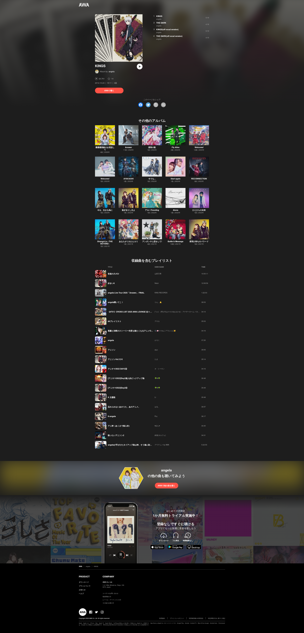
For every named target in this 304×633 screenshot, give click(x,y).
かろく (157, 340)
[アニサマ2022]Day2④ (117, 387)
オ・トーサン (160, 368)
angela (111, 71)
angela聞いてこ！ (115, 302)
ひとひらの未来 (199, 210)
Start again (175, 178)
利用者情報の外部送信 (196, 618)
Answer (128, 147)
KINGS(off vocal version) (167, 29)
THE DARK (161, 22)
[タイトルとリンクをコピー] (155, 104)
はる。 (157, 406)
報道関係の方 (107, 596)
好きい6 (111, 283)
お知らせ (82, 589)
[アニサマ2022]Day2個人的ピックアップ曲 (126, 378)
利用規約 (162, 618)
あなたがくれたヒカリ (128, 241)
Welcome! (199, 147)
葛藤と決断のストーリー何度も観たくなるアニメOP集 (131, 330)
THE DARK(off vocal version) (169, 36)
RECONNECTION (199, 178)
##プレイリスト (114, 321)
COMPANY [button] (108, 576)
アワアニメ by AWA (162, 445)
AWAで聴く (109, 90)
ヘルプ (81, 593)
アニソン (111, 349)
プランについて (84, 586)
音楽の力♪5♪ (113, 273)
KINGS (159, 16)
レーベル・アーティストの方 (112, 600)
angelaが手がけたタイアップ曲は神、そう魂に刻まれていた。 (134, 444)
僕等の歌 (152, 147)
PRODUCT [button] (84, 576)
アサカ (157, 321)
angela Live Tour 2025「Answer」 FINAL (126, 292)
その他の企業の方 (108, 603)
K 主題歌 (111, 397)
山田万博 (158, 273)
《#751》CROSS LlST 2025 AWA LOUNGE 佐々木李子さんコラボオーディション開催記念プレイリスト (152, 311)
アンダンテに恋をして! (152, 241)
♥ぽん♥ (157, 425)
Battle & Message (175, 241)
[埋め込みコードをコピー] (163, 104)
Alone (175, 210)
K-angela (112, 416)
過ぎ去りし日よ (128, 210)
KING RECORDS (161, 292)
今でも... (152, 178)
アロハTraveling (152, 210)
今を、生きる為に (105, 210)
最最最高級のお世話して (104, 148)
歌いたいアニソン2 (116, 435)
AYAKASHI (128, 178)
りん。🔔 (158, 302)
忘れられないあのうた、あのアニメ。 (124, 406)
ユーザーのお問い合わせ (110, 593)
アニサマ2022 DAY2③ (117, 368)
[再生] (139, 66)
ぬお (156, 349)
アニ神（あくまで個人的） (119, 425)
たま (156, 359)
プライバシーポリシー (177, 618)
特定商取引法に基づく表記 (216, 618)
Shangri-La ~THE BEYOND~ (105, 242)
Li (155, 397)
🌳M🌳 (157, 378)
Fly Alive (175, 147)
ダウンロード (84, 582)
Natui (157, 283)
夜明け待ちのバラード (199, 241)
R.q (156, 416)
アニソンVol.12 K (115, 359)
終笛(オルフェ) (160, 435)
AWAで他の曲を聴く (166, 485)
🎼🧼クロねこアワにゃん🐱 (165, 330)
